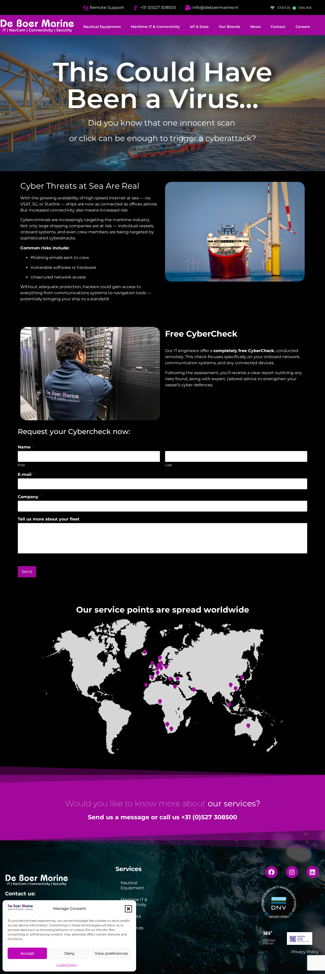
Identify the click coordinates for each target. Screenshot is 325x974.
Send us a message (118, 817)
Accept (27, 953)
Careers (303, 26)
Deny (69, 953)
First (21, 465)
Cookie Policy (66, 965)
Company (29, 496)
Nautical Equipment (102, 26)
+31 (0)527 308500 (209, 817)
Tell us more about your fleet (48, 519)
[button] (128, 908)
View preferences (111, 953)
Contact (278, 26)
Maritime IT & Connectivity (155, 26)
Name (25, 447)
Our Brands (229, 26)
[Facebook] (271, 872)
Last (168, 465)
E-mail (26, 474)
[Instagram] (292, 872)
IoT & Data (199, 26)
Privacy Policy (305, 951)
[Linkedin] (312, 872)
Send (27, 571)
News (255, 26)
